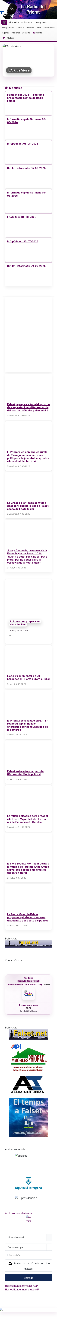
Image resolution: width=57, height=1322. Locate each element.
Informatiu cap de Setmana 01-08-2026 (26, 194)
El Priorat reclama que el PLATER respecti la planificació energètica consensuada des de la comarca (27, 725)
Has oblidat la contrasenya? (21, 1285)
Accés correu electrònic (18, 1213)
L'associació (49, 27)
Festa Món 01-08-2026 (21, 217)
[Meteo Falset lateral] (28, 1117)
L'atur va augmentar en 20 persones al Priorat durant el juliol (28, 677)
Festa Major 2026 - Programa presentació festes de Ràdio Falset (25, 97)
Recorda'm (15, 1255)
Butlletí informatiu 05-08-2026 (26, 168)
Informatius (14, 22)
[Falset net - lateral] (28, 1034)
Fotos (38, 27)
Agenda (5, 32)
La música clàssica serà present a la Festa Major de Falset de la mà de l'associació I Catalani (27, 819)
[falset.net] (28, 944)
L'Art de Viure (19, 70)
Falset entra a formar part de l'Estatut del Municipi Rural (25, 773)
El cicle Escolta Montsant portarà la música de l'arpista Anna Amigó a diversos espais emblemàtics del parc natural (28, 868)
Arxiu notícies (27, 22)
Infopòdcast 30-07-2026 (22, 241)
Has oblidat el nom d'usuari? (22, 1289)
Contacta (26, 32)
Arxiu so (20, 27)
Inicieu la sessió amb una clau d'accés (31, 1266)
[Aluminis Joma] (28, 1084)
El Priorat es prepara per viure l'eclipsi (25, 623)
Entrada (28, 1278)
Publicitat (16, 32)
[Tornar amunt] (53, 1318)
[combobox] (27, 960)
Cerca (8, 960)
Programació (8, 27)
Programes (41, 22)
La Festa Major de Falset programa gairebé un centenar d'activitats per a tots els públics (27, 917)
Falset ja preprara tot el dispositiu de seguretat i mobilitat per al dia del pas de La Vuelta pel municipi (28, 407)
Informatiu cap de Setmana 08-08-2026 (26, 121)
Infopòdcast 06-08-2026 (22, 143)
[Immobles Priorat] (28, 1057)
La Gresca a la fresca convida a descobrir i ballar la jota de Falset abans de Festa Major (28, 506)
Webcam (30, 27)
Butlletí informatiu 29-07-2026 (26, 265)
